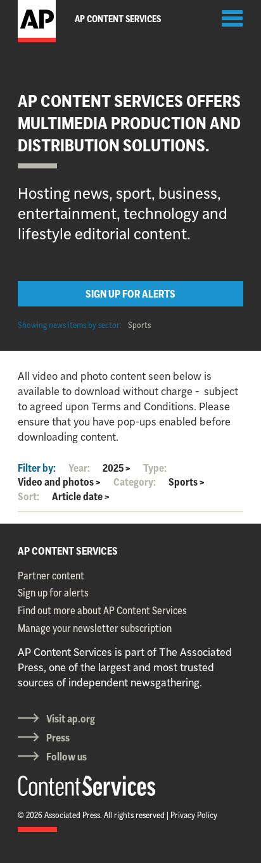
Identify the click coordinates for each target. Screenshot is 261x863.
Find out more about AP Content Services (102, 610)
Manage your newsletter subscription (95, 628)
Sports (139, 325)
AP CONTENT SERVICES (68, 551)
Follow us (66, 756)
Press (58, 737)
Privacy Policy (193, 815)
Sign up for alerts (53, 593)
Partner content (51, 576)
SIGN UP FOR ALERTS (130, 294)
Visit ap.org (70, 718)
